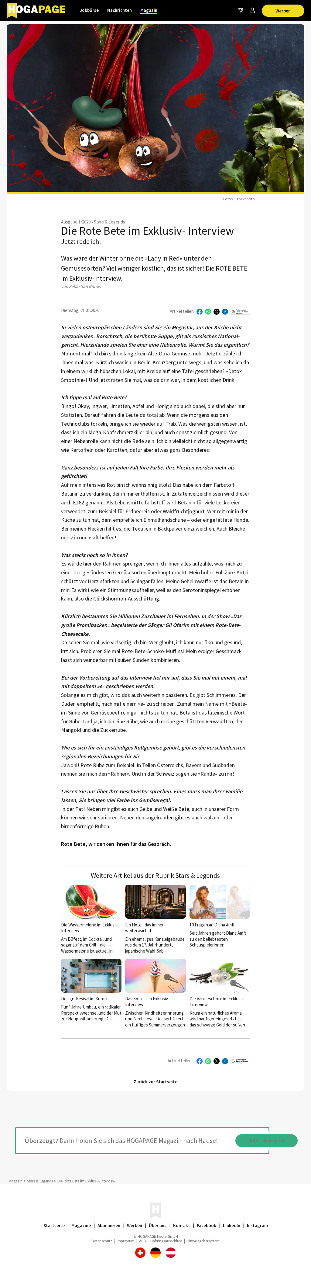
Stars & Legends (109, 222)
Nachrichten (119, 10)
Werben (283, 11)
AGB (142, 1241)
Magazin (148, 10)
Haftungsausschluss (166, 1241)
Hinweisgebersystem (203, 1241)
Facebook (206, 1225)
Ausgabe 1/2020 (76, 222)
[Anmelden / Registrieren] (253, 11)
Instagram (257, 1225)
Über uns (157, 1225)
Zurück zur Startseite (155, 1082)
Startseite (54, 1225)
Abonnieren (108, 1225)
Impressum (126, 1241)
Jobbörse (89, 10)
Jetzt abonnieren (266, 1141)
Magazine (81, 1225)
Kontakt (181, 1225)
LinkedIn (231, 1225)
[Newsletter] (240, 11)
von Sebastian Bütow (81, 286)
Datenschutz (102, 1241)
